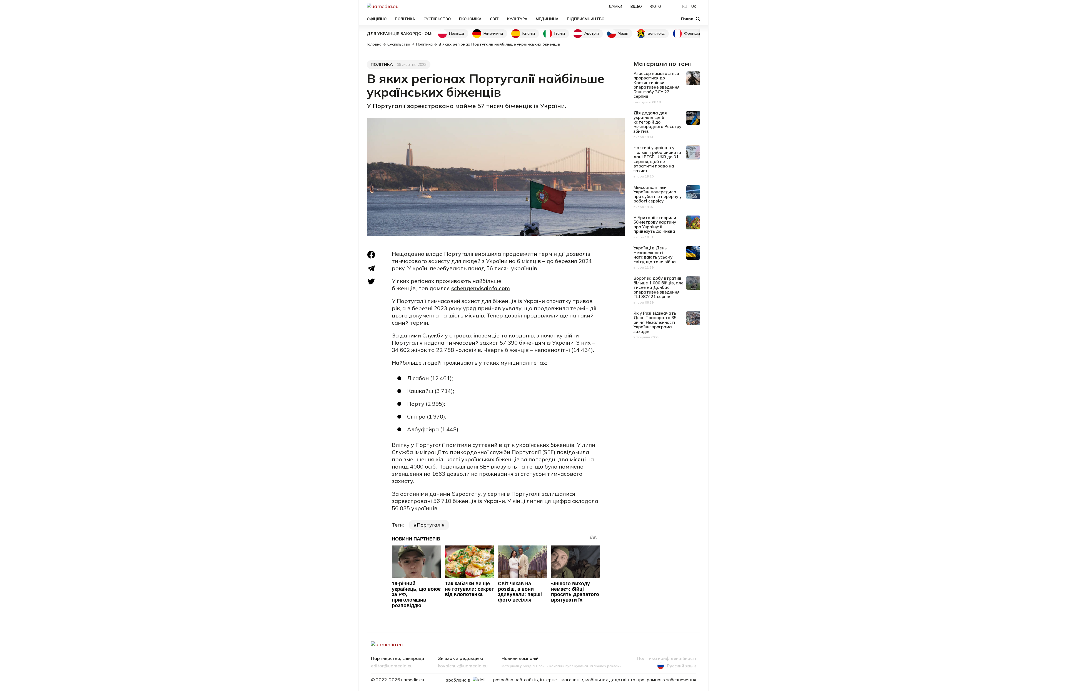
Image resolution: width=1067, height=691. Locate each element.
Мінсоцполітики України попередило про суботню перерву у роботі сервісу (658, 194)
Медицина (547, 19)
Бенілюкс (656, 33)
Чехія (623, 33)
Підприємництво (585, 19)
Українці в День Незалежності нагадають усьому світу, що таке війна (655, 254)
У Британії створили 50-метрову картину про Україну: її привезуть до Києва (655, 224)
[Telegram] (371, 268)
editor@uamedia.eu (392, 666)
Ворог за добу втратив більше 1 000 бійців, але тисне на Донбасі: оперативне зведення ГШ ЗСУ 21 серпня (659, 287)
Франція (692, 33)
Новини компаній (520, 658)
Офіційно (377, 19)
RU (684, 6)
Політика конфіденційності (666, 658)
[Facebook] (371, 254)
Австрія (591, 33)
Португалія (431, 525)
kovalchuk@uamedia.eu (463, 666)
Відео (636, 6)
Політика (405, 19)
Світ (494, 19)
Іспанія (528, 33)
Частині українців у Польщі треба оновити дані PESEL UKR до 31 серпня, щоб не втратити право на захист (657, 159)
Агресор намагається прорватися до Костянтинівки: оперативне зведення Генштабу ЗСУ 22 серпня (657, 85)
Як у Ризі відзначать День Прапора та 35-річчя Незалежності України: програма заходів (656, 322)
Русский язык (681, 666)
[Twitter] (371, 281)
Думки (615, 6)
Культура (517, 19)
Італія (559, 33)
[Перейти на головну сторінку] (402, 6)
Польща (456, 33)
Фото (655, 6)
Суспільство (437, 19)
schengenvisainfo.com (480, 288)
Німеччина (493, 33)
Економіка (470, 19)
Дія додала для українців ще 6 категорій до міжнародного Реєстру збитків (657, 122)
